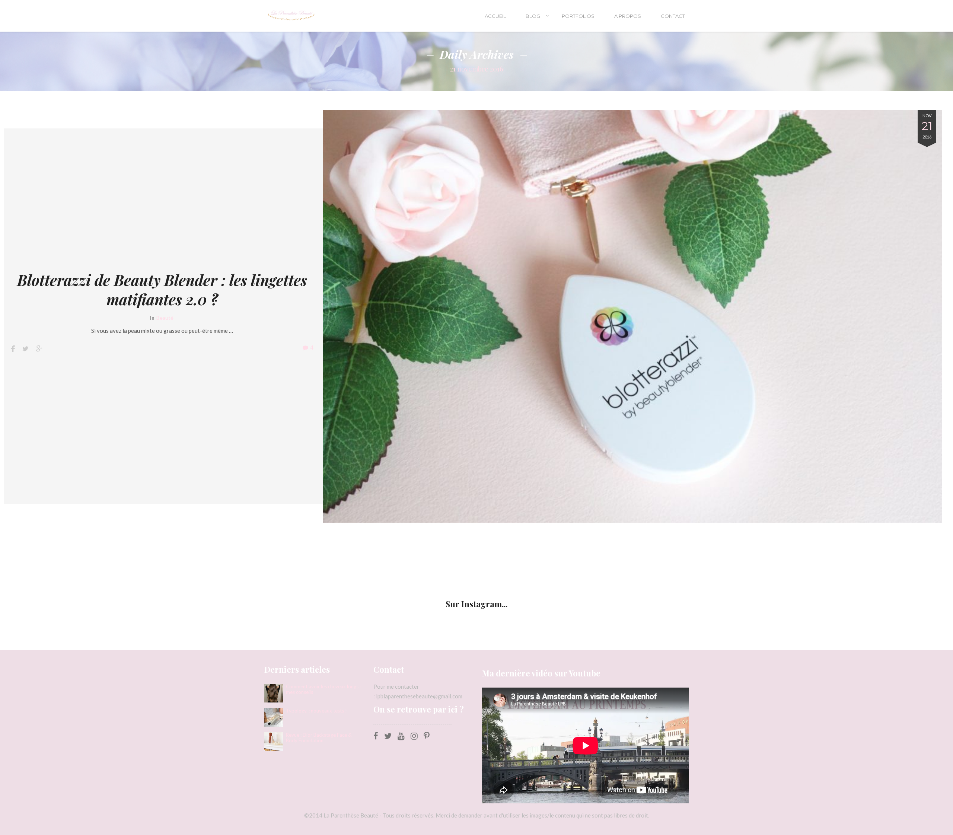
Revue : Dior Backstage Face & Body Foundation (318, 737)
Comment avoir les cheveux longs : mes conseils (323, 689)
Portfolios (578, 16)
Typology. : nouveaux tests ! (316, 711)
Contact (673, 16)
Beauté (164, 318)
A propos (627, 16)
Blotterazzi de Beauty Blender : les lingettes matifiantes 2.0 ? (162, 289)
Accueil (495, 16)
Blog (533, 16)
